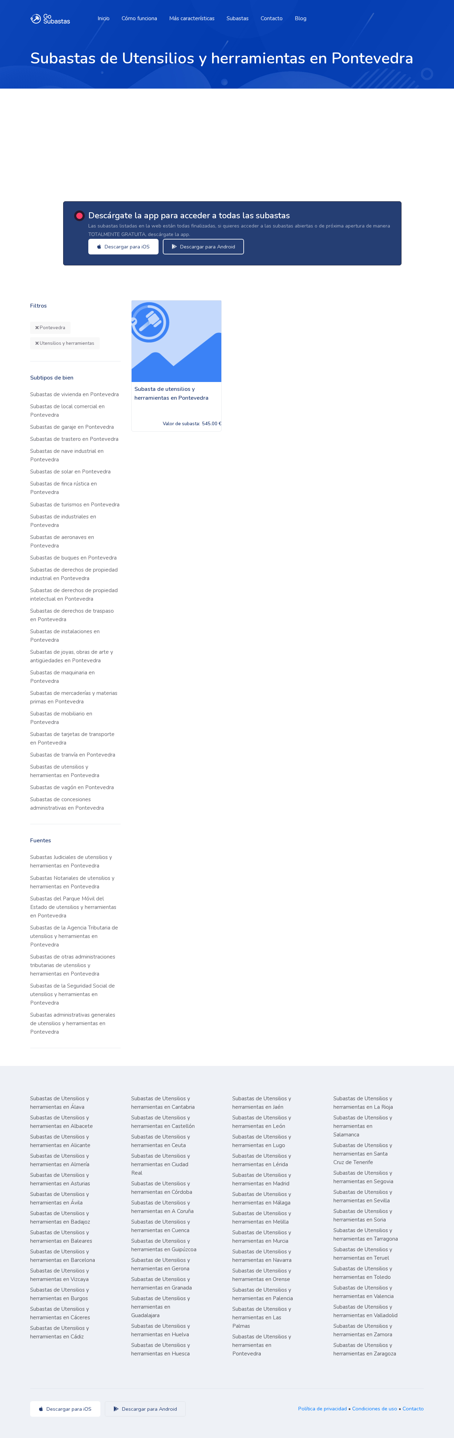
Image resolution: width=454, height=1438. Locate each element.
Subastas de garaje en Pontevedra (72, 427)
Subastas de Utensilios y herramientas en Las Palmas (261, 1317)
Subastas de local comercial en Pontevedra (67, 411)
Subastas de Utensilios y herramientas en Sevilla (362, 1196)
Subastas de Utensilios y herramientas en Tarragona (365, 1234)
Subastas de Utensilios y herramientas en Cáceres (60, 1313)
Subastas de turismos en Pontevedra (75, 504)
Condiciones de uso (374, 1408)
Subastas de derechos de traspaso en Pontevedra (72, 615)
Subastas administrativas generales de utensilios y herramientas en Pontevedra (72, 1023)
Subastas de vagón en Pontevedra (72, 787)
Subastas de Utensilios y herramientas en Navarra (262, 1256)
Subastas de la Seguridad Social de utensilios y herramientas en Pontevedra (72, 994)
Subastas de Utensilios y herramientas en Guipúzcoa (163, 1245)
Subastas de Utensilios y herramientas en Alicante (60, 1141)
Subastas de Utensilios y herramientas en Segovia (363, 1177)
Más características (192, 18)
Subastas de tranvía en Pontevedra (72, 754)
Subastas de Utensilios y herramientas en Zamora (362, 1330)
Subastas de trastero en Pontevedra (74, 439)
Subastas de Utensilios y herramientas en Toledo (362, 1273)
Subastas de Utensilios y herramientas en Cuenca (160, 1226)
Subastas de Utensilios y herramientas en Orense (261, 1275)
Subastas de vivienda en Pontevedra (74, 394)
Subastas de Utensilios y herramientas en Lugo (261, 1141)
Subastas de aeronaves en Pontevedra (62, 541)
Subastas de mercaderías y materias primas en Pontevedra (73, 697)
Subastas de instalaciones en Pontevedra (65, 636)
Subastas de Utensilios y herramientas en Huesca (160, 1349)
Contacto (272, 18)
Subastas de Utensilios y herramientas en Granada (161, 1283)
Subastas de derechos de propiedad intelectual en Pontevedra (74, 594)
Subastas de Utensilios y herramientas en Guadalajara (160, 1307)
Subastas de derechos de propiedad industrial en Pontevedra (74, 574)
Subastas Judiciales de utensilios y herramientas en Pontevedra (71, 861)
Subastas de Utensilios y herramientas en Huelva (160, 1330)
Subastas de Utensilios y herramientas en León (261, 1122)
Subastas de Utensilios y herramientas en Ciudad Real (160, 1164)
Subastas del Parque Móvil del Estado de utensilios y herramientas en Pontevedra (73, 907)
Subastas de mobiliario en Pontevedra (61, 718)
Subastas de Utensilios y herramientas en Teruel (362, 1254)
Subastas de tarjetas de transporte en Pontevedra (72, 738)
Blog (300, 18)
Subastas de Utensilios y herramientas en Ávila (59, 1198)
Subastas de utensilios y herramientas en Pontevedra (64, 771)
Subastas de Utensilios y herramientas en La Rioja (363, 1103)
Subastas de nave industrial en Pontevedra (67, 455)
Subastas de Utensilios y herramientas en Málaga (261, 1198)
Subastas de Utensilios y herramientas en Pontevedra (261, 1345)
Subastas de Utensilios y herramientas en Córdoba (161, 1188)
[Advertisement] (227, 141)
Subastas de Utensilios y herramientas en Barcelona (62, 1256)
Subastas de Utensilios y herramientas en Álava (59, 1103)
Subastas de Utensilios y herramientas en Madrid (261, 1179)
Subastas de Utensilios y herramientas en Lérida (261, 1160)
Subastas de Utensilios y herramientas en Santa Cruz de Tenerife (362, 1154)
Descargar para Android (207, 246)
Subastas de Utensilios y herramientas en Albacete (61, 1122)
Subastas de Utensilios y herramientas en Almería (59, 1160)
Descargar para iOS (126, 246)
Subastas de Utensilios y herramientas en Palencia (262, 1294)
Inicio (104, 18)
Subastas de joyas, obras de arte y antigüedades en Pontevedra (71, 656)
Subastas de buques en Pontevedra (73, 557)
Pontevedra (52, 328)
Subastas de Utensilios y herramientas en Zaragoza (364, 1349)
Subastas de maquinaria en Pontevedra (62, 677)
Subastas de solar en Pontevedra (70, 471)
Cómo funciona (139, 18)
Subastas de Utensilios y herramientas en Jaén (261, 1103)
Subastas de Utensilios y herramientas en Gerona (160, 1264)
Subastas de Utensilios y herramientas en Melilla (261, 1217)
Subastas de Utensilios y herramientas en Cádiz (59, 1332)
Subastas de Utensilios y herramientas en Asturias (60, 1179)
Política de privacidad (322, 1408)
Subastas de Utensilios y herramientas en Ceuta (160, 1141)
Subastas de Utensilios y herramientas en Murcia (261, 1237)
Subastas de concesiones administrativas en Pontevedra (67, 803)
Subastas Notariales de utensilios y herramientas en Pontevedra (72, 882)
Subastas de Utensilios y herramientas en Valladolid (365, 1311)
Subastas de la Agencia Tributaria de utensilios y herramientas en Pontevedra (74, 936)
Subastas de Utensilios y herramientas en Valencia (363, 1292)
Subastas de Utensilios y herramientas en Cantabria (163, 1103)
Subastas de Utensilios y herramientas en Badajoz (60, 1217)
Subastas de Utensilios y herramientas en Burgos (59, 1294)
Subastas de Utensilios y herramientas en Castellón (163, 1122)
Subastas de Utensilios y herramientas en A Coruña (162, 1207)
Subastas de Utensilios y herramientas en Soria (362, 1215)
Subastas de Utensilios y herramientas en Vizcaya (59, 1275)
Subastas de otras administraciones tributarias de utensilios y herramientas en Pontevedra (72, 965)
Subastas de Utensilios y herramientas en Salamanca (362, 1126)
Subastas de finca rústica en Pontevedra (63, 488)
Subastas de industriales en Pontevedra (63, 521)
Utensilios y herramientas (66, 343)
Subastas (238, 18)
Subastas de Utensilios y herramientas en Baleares (61, 1237)
